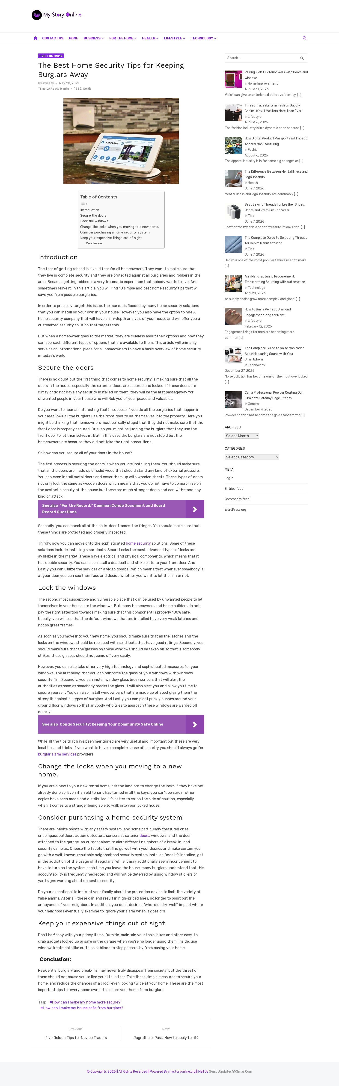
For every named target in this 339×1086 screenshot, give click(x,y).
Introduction (89, 210)
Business (92, 38)
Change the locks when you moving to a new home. (120, 227)
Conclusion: (94, 243)
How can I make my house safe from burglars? (83, 1008)
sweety (48, 83)
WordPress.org (235, 510)
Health (148, 38)
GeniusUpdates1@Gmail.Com (230, 1072)
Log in (229, 478)
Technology (202, 38)
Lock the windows (94, 221)
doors (144, 835)
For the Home (121, 38)
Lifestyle (173, 38)
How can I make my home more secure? (86, 1002)
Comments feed (237, 499)
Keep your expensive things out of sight (111, 238)
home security (138, 543)
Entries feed (234, 489)
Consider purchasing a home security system (115, 232)
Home (73, 38)
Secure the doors (93, 215)
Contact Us (52, 38)
